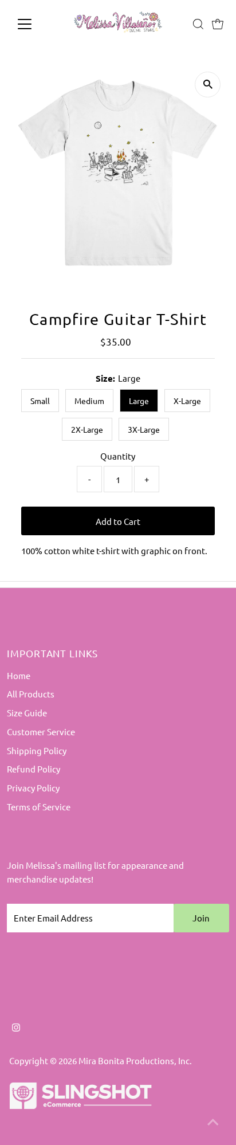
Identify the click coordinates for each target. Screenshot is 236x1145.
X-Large (187, 400)
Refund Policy (33, 768)
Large (139, 400)
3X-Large (144, 429)
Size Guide (27, 712)
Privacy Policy (33, 787)
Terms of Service (38, 806)
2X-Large (87, 429)
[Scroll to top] (213, 1122)
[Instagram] (16, 1028)
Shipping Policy (36, 750)
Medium (89, 400)
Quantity (117, 455)
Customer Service (41, 731)
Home (18, 675)
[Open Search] (198, 24)
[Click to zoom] (208, 84)
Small (40, 400)
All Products (30, 693)
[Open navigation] (35, 24)
